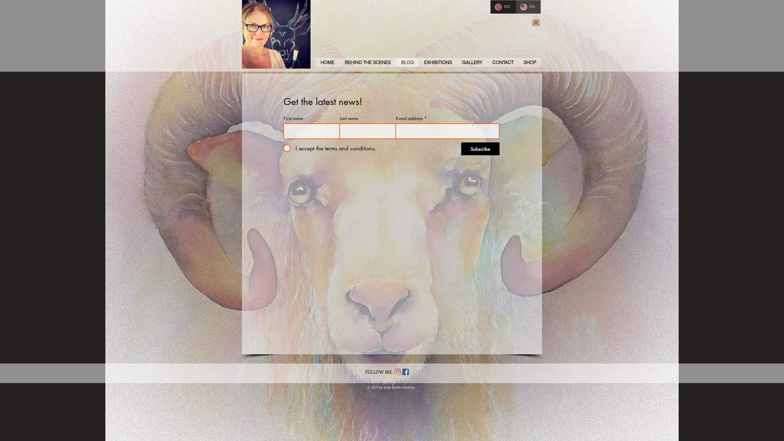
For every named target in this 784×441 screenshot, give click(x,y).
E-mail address (409, 118)
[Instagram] (397, 372)
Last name (349, 118)
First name (293, 118)
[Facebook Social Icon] (405, 372)
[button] (536, 21)
